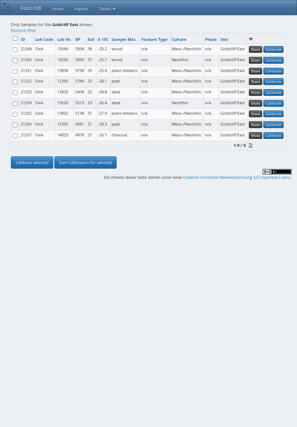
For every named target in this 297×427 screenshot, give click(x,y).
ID (23, 39)
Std (91, 39)
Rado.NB (30, 7)
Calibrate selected (32, 162)
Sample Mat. (124, 39)
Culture (179, 39)
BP (77, 39)
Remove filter (23, 30)
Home (57, 8)
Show (255, 49)
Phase (211, 39)
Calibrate (273, 49)
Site (224, 39)
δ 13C (103, 39)
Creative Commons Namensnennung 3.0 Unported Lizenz (236, 177)
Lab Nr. (64, 39)
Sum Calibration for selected (85, 162)
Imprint (81, 8)
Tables (105, 8)
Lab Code (44, 39)
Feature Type (154, 39)
